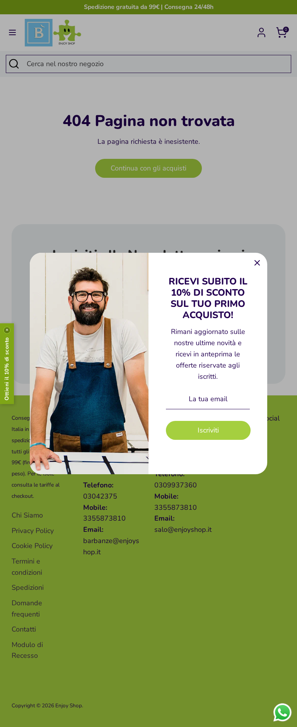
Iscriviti (208, 430)
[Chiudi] (257, 262)
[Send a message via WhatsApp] (282, 712)
